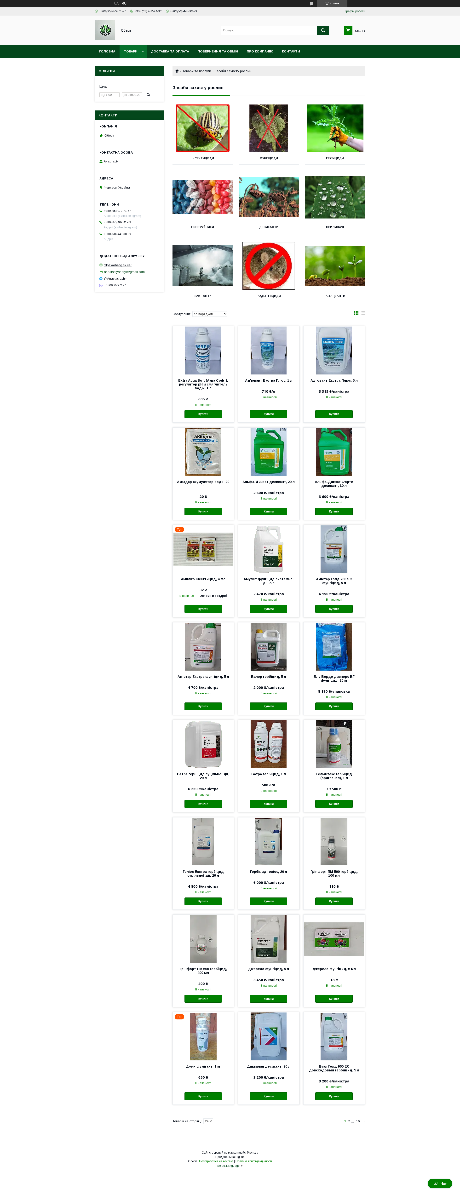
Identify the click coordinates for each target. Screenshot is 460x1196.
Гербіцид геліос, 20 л (268, 872)
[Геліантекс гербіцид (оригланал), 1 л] (334, 744)
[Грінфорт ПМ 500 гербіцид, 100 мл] (334, 841)
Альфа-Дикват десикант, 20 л (268, 482)
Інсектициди (202, 158)
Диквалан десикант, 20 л (268, 1066)
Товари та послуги (196, 71)
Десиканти (268, 227)
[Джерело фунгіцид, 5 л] (268, 939)
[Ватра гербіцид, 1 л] (268, 744)
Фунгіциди (269, 158)
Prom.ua (252, 1152)
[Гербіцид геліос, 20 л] (268, 841)
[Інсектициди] (202, 128)
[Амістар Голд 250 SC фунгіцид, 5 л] (334, 549)
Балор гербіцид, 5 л (268, 676)
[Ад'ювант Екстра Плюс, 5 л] (334, 350)
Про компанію (260, 51)
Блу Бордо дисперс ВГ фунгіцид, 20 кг (334, 678)
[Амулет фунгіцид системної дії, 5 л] (268, 549)
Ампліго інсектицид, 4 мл (203, 579)
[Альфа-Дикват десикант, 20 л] (268, 452)
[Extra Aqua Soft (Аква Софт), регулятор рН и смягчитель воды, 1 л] (203, 350)
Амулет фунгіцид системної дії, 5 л (269, 581)
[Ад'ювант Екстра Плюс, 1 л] (268, 350)
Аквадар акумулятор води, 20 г (203, 484)
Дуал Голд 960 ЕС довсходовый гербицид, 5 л (334, 1068)
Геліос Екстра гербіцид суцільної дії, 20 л (203, 873)
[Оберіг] (105, 39)
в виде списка (363, 314)
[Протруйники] (202, 197)
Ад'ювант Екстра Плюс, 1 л (268, 380)
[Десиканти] (269, 197)
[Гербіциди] (335, 128)
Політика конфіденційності (254, 1161)
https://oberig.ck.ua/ (118, 265)
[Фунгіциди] (269, 128)
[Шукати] (323, 30)
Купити (203, 414)
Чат (444, 1183)
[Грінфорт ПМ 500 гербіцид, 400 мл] (203, 939)
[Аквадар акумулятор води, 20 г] (203, 452)
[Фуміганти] (202, 266)
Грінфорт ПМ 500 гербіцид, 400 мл (203, 971)
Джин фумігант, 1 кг (203, 1066)
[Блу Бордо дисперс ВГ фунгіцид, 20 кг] (334, 646)
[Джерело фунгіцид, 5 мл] (334, 939)
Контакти (291, 51)
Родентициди (269, 296)
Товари (131, 51)
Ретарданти (335, 296)
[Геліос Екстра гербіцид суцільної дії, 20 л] (203, 841)
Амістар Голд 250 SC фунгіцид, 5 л (334, 581)
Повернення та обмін (218, 51)
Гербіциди (335, 158)
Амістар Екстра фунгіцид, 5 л (203, 676)
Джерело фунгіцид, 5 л (268, 969)
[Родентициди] (269, 266)
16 (358, 1121)
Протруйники (202, 227)
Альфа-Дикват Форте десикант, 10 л (334, 484)
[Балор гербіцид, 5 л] (268, 646)
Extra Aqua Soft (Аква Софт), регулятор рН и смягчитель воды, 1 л (203, 384)
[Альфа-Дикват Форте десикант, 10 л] (334, 452)
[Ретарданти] (335, 266)
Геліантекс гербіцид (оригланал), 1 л (334, 776)
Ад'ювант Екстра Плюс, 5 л (334, 380)
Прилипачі (335, 227)
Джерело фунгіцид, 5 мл (334, 969)
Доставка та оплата (170, 51)
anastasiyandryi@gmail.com (124, 272)
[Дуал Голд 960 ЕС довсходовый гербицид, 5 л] (334, 1036)
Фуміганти (203, 296)
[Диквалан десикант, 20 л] (268, 1036)
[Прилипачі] (335, 197)
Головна (107, 51)
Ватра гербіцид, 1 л (268, 774)
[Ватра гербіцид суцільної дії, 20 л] (203, 744)
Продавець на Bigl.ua (230, 1157)
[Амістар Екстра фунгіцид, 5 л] (203, 646)
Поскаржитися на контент (216, 1161)
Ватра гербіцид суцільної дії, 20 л (203, 776)
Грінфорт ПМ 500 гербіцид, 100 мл (334, 873)
